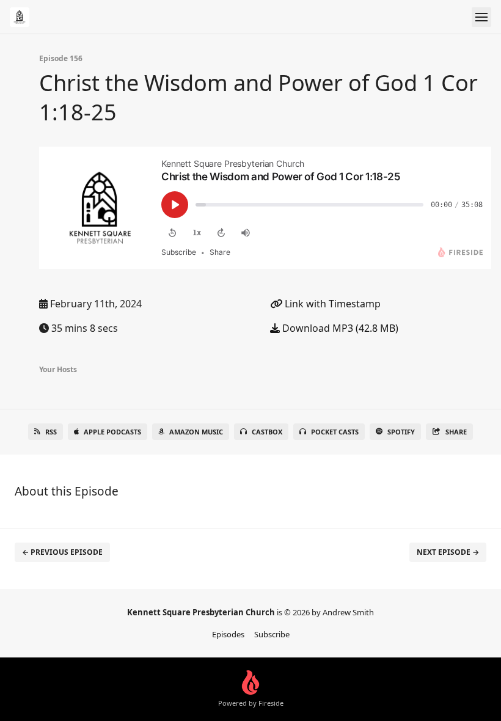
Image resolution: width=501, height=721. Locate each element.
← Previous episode (62, 552)
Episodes (228, 634)
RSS (51, 431)
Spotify (401, 431)
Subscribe (272, 634)
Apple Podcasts (112, 431)
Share (456, 431)
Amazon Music (196, 431)
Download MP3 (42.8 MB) (339, 328)
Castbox (267, 431)
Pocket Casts (335, 431)
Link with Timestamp (331, 303)
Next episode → (448, 552)
